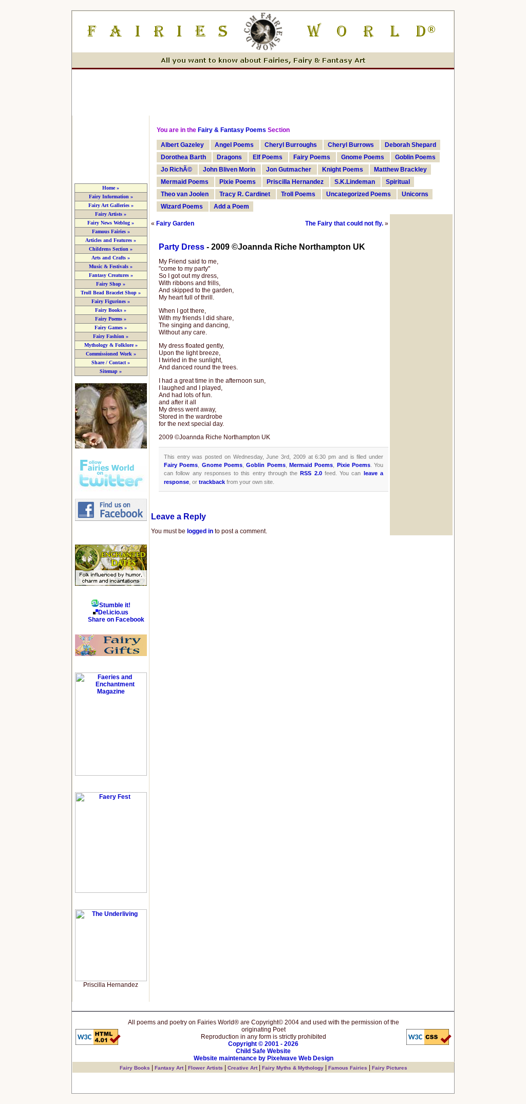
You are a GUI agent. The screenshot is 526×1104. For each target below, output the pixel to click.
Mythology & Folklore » (111, 345)
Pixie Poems (237, 181)
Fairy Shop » (110, 284)
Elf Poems (268, 157)
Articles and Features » (110, 240)
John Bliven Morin (229, 169)
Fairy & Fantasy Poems (232, 130)
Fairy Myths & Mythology (293, 1068)
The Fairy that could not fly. (344, 223)
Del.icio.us (113, 612)
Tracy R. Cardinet (244, 194)
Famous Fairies (347, 1068)
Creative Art (242, 1068)
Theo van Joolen (185, 194)
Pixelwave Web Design (300, 1058)
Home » (110, 188)
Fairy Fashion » (110, 336)
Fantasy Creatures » (111, 275)
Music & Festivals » (111, 266)
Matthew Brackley (400, 169)
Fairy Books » (110, 310)
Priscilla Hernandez (295, 181)
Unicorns (415, 194)
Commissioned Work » (111, 354)
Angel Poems (234, 144)
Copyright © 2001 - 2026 (263, 1043)
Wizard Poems (182, 206)
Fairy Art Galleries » (111, 205)
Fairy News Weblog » (110, 223)
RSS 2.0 (311, 473)
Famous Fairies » (111, 231)
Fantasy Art (169, 1068)
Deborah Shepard (410, 144)
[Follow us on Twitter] (110, 489)
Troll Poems (298, 194)
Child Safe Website (263, 1051)
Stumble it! (114, 605)
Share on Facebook (116, 619)
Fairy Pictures (389, 1068)
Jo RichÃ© (176, 169)
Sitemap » (111, 371)
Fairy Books (135, 1068)
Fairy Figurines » (110, 301)
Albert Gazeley (182, 144)
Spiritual (398, 181)
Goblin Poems (415, 157)
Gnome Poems (362, 157)
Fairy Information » (111, 196)
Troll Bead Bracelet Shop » (111, 292)
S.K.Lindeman (354, 181)
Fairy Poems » (110, 319)
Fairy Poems (311, 157)
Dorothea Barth (183, 157)
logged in (200, 531)
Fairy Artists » (110, 214)
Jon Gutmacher (288, 169)
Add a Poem (231, 206)
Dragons (229, 157)
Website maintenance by (230, 1058)
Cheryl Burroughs (291, 144)
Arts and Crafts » (110, 257)
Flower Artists (205, 1068)
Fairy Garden (175, 223)
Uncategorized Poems (358, 194)
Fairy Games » (111, 327)
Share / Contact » (110, 362)
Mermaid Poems (185, 181)
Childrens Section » (111, 249)
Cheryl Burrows (351, 144)
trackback (212, 482)
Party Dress (181, 246)
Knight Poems (342, 169)
